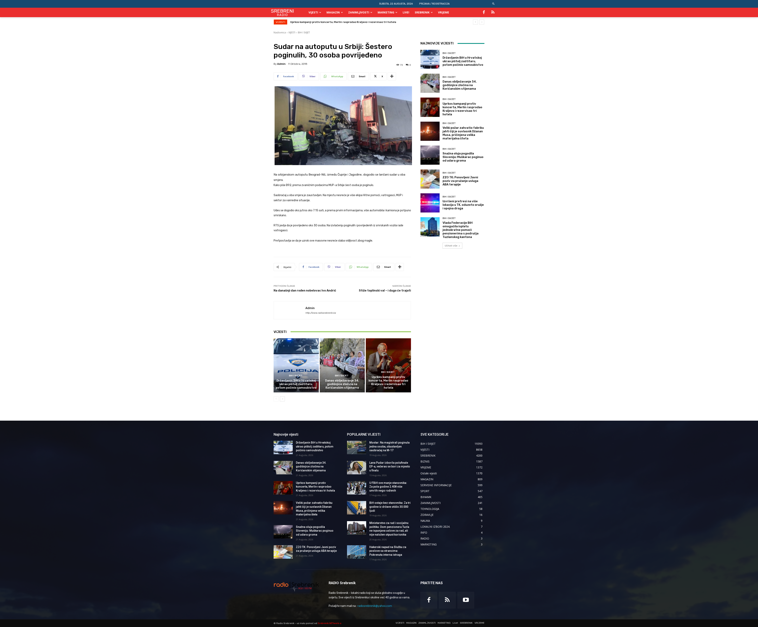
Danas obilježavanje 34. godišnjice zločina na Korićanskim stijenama (342, 384)
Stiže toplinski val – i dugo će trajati (385, 290)
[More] (392, 76)
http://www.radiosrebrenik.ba (320, 313)
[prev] (475, 22)
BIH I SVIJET (304, 32)
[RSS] (493, 12)
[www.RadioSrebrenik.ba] (296, 586)
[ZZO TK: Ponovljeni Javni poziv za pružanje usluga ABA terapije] (430, 179)
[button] (494, 4)
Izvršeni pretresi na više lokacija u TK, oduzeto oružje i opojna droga (463, 204)
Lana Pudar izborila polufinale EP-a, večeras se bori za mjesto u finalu (389, 466)
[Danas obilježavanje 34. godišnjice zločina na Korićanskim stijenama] (342, 365)
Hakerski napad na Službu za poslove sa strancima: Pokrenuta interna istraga (387, 550)
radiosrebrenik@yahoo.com (374, 606)
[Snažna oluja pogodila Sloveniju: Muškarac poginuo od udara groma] (430, 155)
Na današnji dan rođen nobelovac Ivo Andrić (305, 290)
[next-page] (282, 398)
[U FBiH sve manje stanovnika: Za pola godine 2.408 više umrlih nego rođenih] (356, 487)
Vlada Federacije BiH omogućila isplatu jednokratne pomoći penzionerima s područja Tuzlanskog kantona (460, 230)
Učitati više (451, 245)
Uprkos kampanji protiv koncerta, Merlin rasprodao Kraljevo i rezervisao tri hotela (388, 382)
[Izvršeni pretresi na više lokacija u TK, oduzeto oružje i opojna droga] (430, 202)
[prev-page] (276, 398)
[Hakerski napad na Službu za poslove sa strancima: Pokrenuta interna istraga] (356, 552)
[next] (481, 22)
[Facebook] (484, 12)
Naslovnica (280, 32)
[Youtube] (466, 600)
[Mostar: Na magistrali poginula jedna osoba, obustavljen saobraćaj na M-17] (356, 447)
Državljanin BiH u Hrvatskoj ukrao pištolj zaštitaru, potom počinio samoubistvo (296, 384)
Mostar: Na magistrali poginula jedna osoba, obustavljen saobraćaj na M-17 (389, 446)
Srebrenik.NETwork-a (329, 623)
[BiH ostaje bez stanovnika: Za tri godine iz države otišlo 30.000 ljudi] (356, 507)
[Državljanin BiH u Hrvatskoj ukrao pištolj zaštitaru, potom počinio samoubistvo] (296, 365)
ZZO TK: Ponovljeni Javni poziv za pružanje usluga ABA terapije (460, 181)
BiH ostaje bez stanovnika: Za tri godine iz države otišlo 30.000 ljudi (390, 506)
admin (281, 64)
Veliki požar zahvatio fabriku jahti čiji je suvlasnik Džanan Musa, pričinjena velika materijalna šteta (354, 22)
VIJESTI (291, 32)
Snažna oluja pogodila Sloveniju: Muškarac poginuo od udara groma (463, 157)
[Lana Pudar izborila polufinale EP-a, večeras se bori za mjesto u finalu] (356, 467)
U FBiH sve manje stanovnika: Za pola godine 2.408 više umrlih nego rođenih (388, 486)
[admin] (289, 310)
